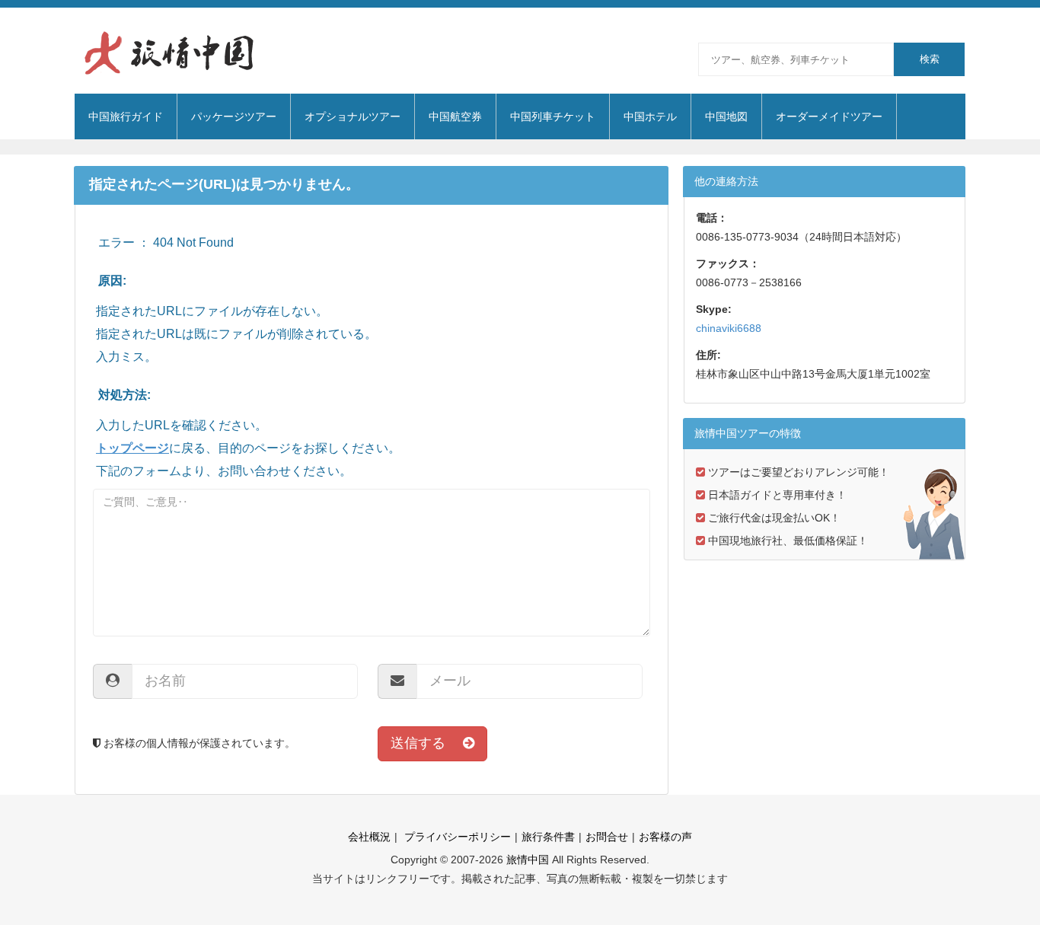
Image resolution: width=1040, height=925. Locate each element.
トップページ (132, 448)
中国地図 (726, 116)
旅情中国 (527, 859)
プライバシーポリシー (456, 837)
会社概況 (369, 837)
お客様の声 (665, 837)
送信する (427, 743)
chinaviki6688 (728, 328)
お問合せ (606, 837)
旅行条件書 (548, 837)
